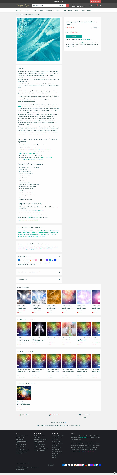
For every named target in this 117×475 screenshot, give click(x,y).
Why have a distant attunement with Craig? (28, 220)
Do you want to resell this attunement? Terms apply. (31, 159)
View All (32, 319)
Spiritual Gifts (53, 234)
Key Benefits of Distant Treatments (21, 447)
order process (44, 157)
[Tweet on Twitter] (96, 27)
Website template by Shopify (21, 469)
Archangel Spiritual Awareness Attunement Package (40, 249)
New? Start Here (19, 10)
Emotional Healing (22, 232)
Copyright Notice (56, 449)
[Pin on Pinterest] (94, 27)
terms (50, 157)
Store (43, 236)
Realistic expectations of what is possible (28, 153)
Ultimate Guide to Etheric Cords (21, 442)
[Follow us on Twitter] (51, 465)
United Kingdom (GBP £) (21, 463)
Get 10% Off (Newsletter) (58, 435)
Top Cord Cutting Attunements (41, 448)
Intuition (28, 232)
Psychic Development (34, 234)
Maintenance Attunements (37, 232)
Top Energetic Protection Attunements (39, 436)
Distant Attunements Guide (22, 435)
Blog (83, 10)
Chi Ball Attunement (40, 210)
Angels (19, 230)
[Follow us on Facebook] (48, 465)
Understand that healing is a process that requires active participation (35, 149)
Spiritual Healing (21, 236)
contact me (35, 217)
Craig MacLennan (70, 27)
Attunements (49, 10)
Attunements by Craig (38, 10)
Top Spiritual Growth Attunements (39, 442)
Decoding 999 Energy (21, 444)
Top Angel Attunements (39, 444)
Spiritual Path (39, 236)
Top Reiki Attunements (39, 446)
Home (17, 14)
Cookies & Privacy (56, 445)
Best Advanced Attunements (40, 439)
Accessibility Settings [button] (57, 437)
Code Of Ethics (55, 453)
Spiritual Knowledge (30, 236)
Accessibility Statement (57, 443)
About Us (76, 10)
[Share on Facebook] (91, 27)
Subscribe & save (96, 1)
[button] (18, 301)
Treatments (58, 10)
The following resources (85, 437)
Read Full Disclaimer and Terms (87, 451)
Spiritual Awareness (44, 234)
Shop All (27, 10)
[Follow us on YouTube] (53, 465)
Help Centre (29, 217)
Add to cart (73, 36)
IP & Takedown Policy (57, 451)
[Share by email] (98, 27)
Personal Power (25, 234)
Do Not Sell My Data (57, 441)
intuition (19, 105)
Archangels (24, 230)
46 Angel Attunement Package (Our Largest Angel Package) (31, 247)
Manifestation (46, 232)
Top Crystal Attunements (40, 450)
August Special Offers (58, 1)
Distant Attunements (54, 230)
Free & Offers (67, 10)
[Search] (67, 5)
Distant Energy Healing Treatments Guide (21, 438)
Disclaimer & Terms (56, 447)
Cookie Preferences (56, 439)
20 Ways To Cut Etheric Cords (22, 449)
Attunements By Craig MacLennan (41, 230)
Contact (89, 10)
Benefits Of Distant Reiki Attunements (21, 452)
